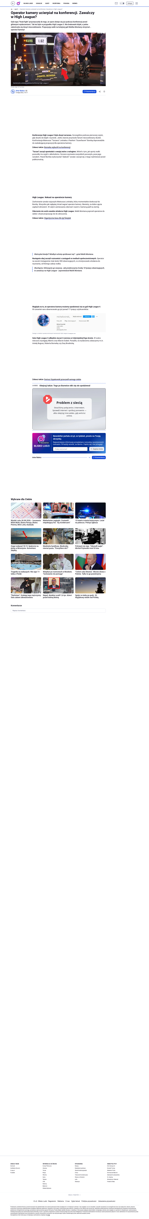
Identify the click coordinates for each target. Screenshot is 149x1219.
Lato (76, 1179)
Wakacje (77, 1181)
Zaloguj (130, 3)
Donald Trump (111, 1168)
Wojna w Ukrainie (79, 1177)
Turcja (44, 1170)
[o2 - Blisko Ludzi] (20, 3)
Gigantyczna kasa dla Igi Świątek (57, 218)
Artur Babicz (20, 91)
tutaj (48, 1215)
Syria (44, 1177)
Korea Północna (47, 1166)
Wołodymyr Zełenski (112, 1179)
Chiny (76, 1172)
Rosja (44, 1172)
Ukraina (45, 1168)
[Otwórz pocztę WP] (116, 3)
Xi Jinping (110, 1177)
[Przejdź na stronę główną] (13, 5)
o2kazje (39, 3)
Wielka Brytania (47, 1188)
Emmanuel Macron (112, 1172)
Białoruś (45, 1186)
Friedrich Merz (111, 1181)
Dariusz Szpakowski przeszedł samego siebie (62, 379)
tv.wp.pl (12, 1170)
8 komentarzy (90, 91)
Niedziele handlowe (80, 1168)
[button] (122, 3)
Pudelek (12, 1172)
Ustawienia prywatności (106, 1201)
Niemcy (45, 1184)
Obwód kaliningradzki (81, 1170)
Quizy (47, 3)
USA (44, 1181)
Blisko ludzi (28, 3)
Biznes (74, 3)
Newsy (77, 1166)
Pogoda (66, 3)
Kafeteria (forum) (15, 1168)
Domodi (12, 1166)
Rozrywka (56, 3)
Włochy (45, 1175)
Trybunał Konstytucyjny (81, 1175)
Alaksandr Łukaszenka (113, 1175)
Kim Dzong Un (111, 1166)
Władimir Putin (111, 1170)
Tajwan (45, 1179)
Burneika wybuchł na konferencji (57, 147)
